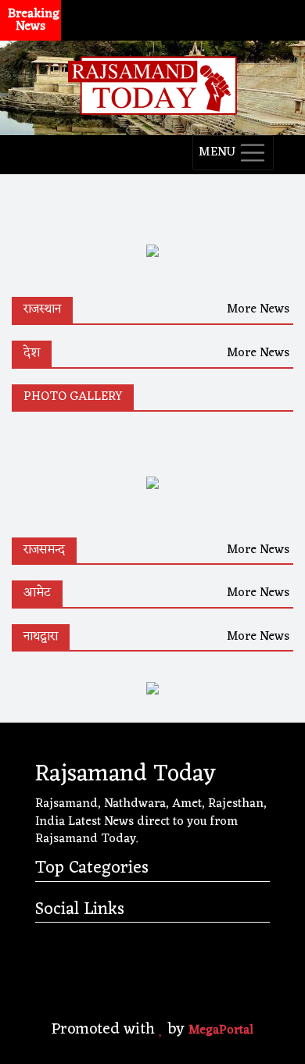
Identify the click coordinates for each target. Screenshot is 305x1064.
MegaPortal (220, 1030)
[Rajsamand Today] (152, 84)
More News (258, 310)
